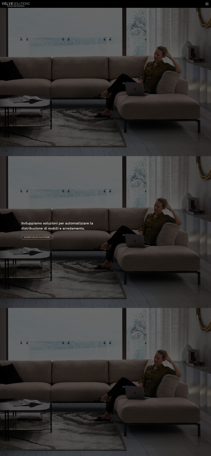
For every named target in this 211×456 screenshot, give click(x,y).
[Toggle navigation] (207, 4)
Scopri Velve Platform (37, 237)
